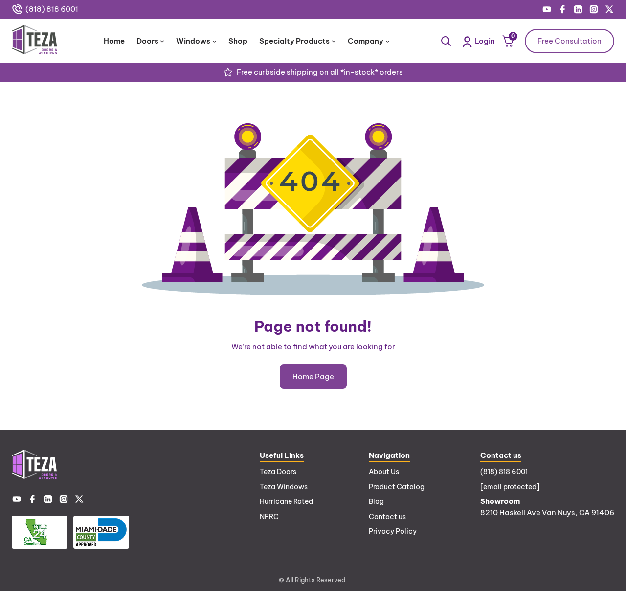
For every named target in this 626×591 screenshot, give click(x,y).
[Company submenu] (387, 41)
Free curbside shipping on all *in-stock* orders (320, 72)
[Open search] (446, 41)
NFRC (269, 516)
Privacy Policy (393, 531)
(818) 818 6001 (51, 9)
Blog (376, 501)
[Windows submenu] (214, 41)
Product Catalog (397, 486)
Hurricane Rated (286, 501)
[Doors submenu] (162, 41)
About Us (384, 471)
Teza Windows (284, 486)
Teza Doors (278, 471)
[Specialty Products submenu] (334, 41)
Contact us (387, 516)
